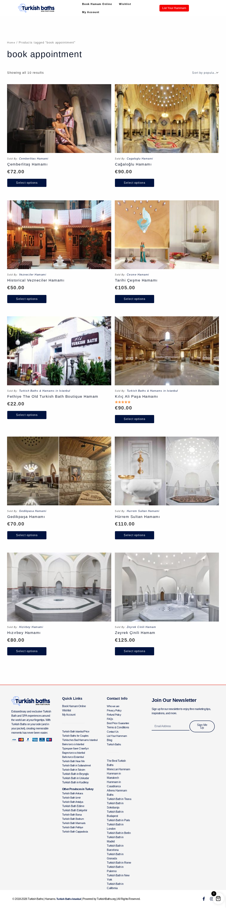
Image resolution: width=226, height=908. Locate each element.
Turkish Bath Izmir (71, 797)
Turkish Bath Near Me (73, 761)
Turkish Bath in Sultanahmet (76, 765)
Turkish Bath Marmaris (73, 823)
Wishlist (125, 3)
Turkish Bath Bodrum (73, 818)
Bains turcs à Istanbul (73, 744)
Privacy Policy (114, 710)
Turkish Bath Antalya (72, 801)
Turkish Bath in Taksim (73, 769)
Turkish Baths (114, 744)
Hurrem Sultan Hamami (143, 510)
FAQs (110, 718)
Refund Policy (114, 714)
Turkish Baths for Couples (75, 735)
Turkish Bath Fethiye (72, 827)
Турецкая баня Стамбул (75, 748)
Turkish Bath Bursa (72, 814)
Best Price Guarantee (118, 723)
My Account (90, 12)
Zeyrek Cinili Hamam (141, 626)
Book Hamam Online (97, 3)
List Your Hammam (117, 735)
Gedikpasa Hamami (32, 510)
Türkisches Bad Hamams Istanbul (79, 739)
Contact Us (112, 731)
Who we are (113, 706)
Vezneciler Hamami (32, 274)
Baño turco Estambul (73, 756)
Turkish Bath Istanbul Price (75, 731)
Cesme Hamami (138, 274)
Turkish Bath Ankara (72, 793)
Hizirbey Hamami (31, 626)
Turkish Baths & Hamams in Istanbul (44, 390)
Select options (27, 182)
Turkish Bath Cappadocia (75, 831)
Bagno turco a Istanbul (73, 752)
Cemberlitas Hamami (33, 158)
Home (11, 42)
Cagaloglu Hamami (140, 158)
